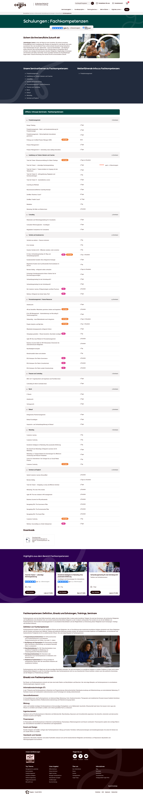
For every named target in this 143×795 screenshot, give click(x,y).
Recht (28, 90)
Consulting (29, 79)
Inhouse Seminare (53, 771)
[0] (126, 3)
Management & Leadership (32, 769)
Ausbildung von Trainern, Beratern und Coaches (39, 76)
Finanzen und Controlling (33, 87)
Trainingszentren (76, 775)
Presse (74, 771)
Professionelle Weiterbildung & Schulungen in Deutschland (48, 13)
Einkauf (29, 92)
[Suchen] (92, 3)
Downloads (98, 773)
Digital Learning (52, 773)
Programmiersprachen (31, 779)
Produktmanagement (32, 73)
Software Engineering (31, 777)
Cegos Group (75, 777)
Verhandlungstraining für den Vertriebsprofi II (104, 575)
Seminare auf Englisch (33, 98)
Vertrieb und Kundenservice (34, 81)
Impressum (107, 792)
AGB (103, 792)
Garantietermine (99, 775)
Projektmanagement (30, 773)
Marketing (29, 95)
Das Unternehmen (76, 769)
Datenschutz (114, 792)
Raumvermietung (53, 782)
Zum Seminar (30, 592)
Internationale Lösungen (54, 777)
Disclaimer (97, 792)
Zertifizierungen (52, 779)
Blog (97, 769)
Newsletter (98, 771)
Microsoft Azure (29, 782)
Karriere (74, 773)
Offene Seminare (53, 769)
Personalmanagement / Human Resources (38, 84)
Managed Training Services (55, 775)
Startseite (31, 13)
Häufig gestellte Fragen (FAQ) (102, 777)
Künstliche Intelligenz (31, 775)
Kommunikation (29, 771)
